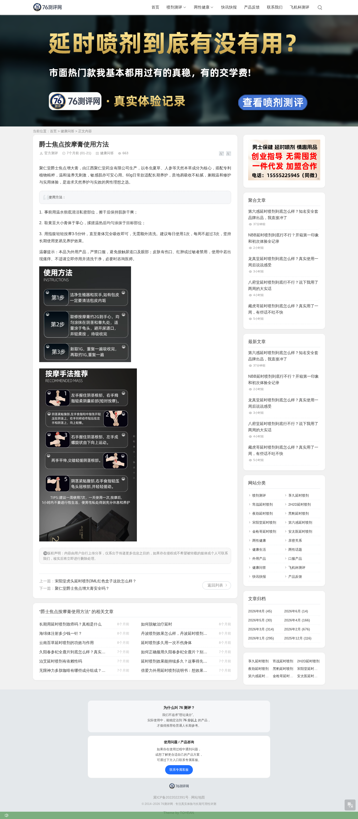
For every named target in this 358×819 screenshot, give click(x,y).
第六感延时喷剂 (300, 522)
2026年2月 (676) (297, 629)
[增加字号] (221, 153)
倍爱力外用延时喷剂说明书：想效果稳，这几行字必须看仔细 (175, 670)
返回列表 (215, 585)
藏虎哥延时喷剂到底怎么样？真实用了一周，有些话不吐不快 (283, 309)
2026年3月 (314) (261, 629)
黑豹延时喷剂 (298, 513)
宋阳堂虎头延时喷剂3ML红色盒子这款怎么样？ (95, 581)
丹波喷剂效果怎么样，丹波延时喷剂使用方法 (175, 633)
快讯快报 (229, 7)
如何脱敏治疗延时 (156, 624)
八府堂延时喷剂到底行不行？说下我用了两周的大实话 (283, 285)
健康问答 (67, 131)
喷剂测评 (174, 7)
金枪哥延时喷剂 (264, 531)
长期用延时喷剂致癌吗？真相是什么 (70, 624)
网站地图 (198, 797)
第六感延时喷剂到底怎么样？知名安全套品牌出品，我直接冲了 (283, 214)
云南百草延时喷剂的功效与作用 (66, 643)
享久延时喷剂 (298, 495)
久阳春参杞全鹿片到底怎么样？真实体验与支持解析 (73, 652)
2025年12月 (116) (297, 638)
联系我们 (275, 7)
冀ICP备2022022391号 (171, 797)
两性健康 (201, 7)
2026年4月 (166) (297, 620)
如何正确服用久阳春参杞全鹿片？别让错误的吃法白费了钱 (175, 652)
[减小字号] (228, 153)
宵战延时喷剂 (262, 504)
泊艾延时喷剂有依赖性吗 (60, 661)
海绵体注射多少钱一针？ (60, 633)
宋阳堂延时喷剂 (264, 522)
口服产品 (295, 558)
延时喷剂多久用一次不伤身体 (166, 643)
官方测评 (51, 153)
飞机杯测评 (299, 7)
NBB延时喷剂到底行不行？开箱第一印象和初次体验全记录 (283, 238)
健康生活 (259, 549)
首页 (155, 7)
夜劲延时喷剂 (262, 513)
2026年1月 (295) (261, 638)
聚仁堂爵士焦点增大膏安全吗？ (82, 588)
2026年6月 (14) (296, 611)
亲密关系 (295, 540)
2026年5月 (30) (260, 620)
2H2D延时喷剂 (299, 504)
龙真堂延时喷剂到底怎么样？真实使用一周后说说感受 (283, 262)
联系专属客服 (179, 769)
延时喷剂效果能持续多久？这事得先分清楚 (175, 661)
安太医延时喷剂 (300, 531)
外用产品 (259, 558)
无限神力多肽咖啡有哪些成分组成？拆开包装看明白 (73, 670)
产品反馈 (252, 7)
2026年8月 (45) (260, 611)
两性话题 (295, 549)
